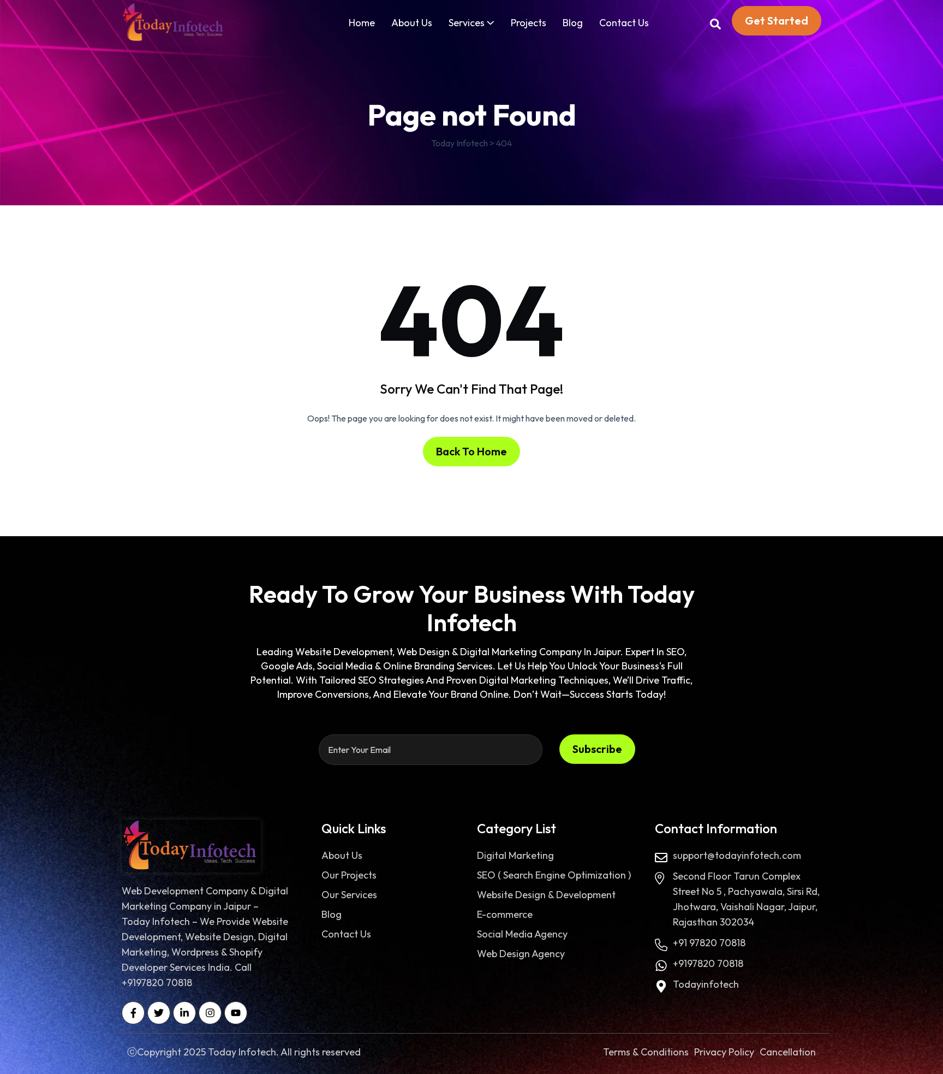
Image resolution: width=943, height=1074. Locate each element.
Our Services (349, 894)
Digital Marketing (515, 855)
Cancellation (788, 1052)
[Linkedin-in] (184, 1012)
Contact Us (624, 22)
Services (467, 22)
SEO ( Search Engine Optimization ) (554, 875)
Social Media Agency (522, 934)
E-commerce (505, 914)
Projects (528, 22)
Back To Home (471, 451)
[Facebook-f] (133, 1012)
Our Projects (349, 875)
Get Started (776, 20)
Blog (573, 22)
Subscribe (597, 749)
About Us (411, 22)
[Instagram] (210, 1012)
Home (362, 22)
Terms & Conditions (646, 1052)
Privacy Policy (724, 1052)
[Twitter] (158, 1012)
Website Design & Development (546, 894)
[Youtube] (235, 1012)
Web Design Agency (521, 953)
